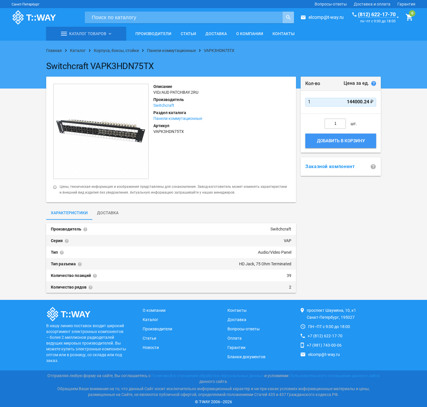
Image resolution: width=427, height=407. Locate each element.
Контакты (283, 33)
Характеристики (69, 212)
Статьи (188, 33)
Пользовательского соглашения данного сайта (334, 375)
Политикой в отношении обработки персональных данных (207, 375)
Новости (151, 347)
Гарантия (406, 4)
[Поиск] (288, 17)
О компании (249, 33)
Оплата (234, 338)
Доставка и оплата (372, 4)
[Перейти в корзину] (409, 17)
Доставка (216, 33)
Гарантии (236, 347)
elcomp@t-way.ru (326, 17)
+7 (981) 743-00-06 (324, 345)
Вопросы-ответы (331, 4)
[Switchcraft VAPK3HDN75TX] (101, 131)
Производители (153, 33)
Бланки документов (246, 356)
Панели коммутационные (177, 118)
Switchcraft (163, 105)
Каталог (150, 319)
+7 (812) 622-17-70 (325, 336)
